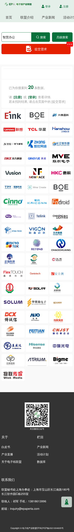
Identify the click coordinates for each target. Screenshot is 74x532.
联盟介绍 (27, 17)
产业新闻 (48, 17)
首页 (9, 17)
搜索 (43, 37)
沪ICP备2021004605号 (53, 528)
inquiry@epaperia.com (24, 508)
